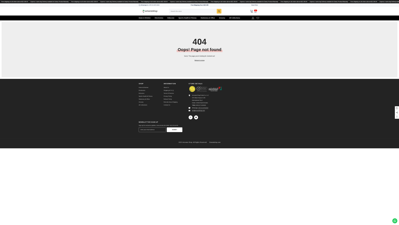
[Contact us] (394, 220)
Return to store (199, 60)
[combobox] (193, 11)
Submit (174, 129)
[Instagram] (196, 117)
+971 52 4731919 (203, 108)
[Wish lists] (257, 18)
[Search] (195, 11)
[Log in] (253, 18)
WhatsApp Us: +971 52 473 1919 (150, 5)
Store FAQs (254, 5)
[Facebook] (191, 117)
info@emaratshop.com (198, 110)
